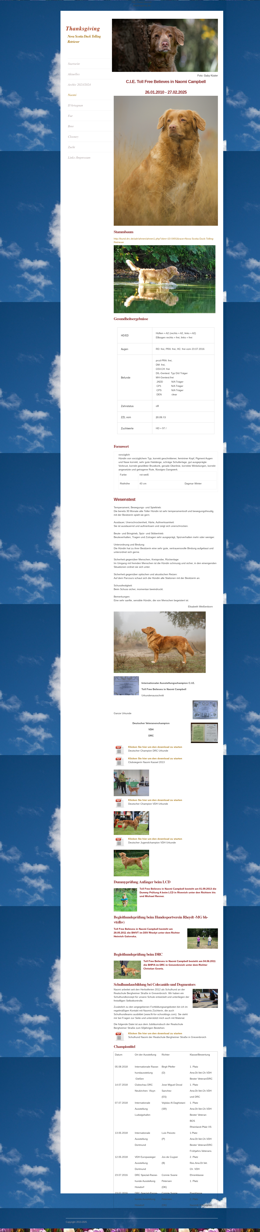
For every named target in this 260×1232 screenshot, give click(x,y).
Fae (70, 115)
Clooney (73, 136)
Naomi (72, 95)
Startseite (74, 63)
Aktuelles (74, 74)
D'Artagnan (75, 105)
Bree (71, 126)
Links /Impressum (79, 157)
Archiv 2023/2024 (79, 84)
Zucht (71, 147)
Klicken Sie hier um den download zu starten (155, 747)
